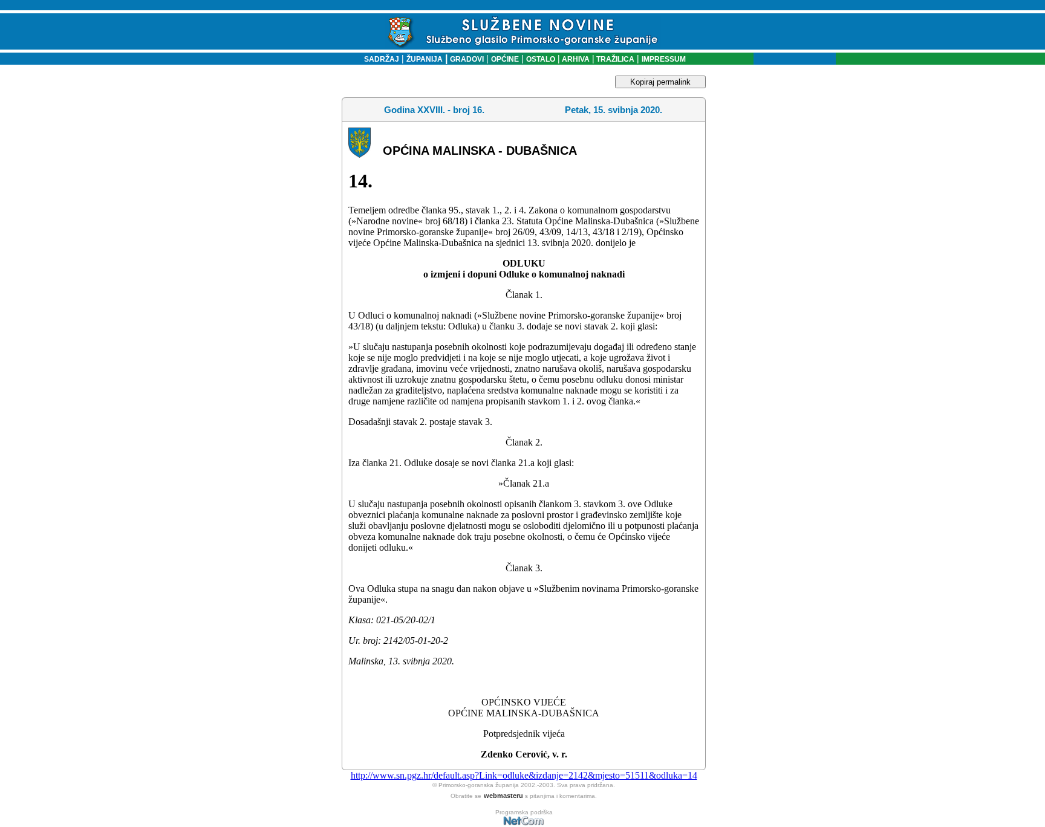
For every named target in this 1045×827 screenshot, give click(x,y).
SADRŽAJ (379, 59)
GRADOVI (467, 59)
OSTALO (540, 59)
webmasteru (503, 795)
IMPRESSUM (664, 59)
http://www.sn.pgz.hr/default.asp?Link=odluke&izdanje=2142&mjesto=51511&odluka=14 (524, 775)
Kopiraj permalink (660, 81)
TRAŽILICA (614, 59)
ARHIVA (575, 59)
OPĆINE (505, 59)
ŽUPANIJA (424, 59)
